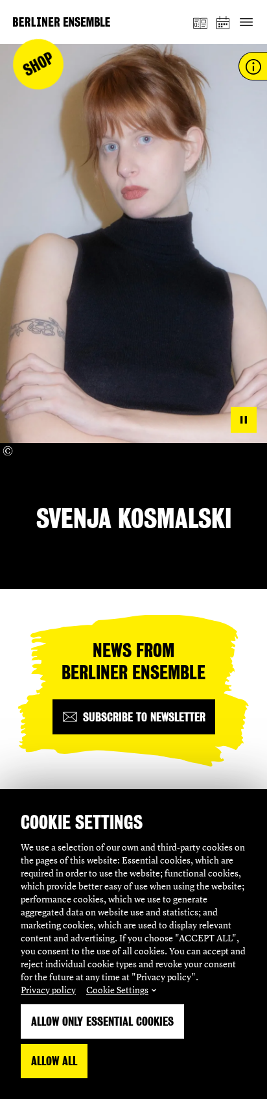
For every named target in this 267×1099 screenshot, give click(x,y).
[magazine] (200, 22)
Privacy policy (48, 990)
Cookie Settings (117, 990)
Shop (38, 64)
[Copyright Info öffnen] (7, 450)
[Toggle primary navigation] (246, 22)
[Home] (61, 22)
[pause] (244, 420)
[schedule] (223, 22)
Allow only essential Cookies (102, 1021)
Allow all (54, 1061)
